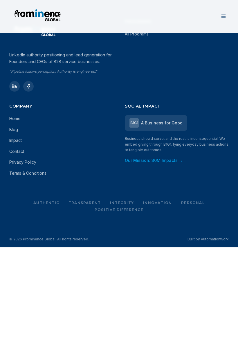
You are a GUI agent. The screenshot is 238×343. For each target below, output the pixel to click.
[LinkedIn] (14, 86)
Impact (15, 140)
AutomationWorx (215, 239)
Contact (16, 151)
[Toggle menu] (223, 16)
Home (15, 118)
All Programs (137, 33)
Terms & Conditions (27, 173)
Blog (13, 129)
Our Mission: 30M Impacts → (154, 160)
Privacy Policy (22, 162)
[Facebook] (28, 86)
